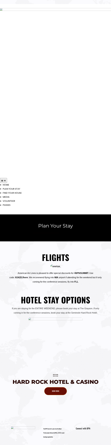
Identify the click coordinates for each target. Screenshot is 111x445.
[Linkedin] (84, 436)
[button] (55, 391)
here (25, 277)
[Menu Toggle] (3, 180)
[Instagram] (79, 436)
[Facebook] (88, 436)
